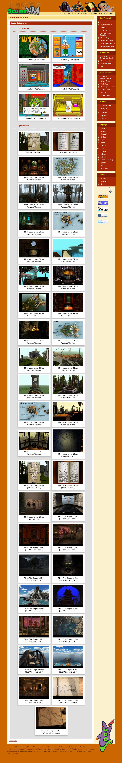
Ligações (104, 115)
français (103, 145)
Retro (102, 184)
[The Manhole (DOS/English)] (34, 47)
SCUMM (103, 178)
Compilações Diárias (108, 87)
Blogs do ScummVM (108, 43)
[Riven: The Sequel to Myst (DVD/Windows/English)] (68, 504)
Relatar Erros (105, 81)
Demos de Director (107, 41)
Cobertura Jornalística (104, 109)
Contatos (104, 113)
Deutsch (103, 131)
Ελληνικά (104, 134)
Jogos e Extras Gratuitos (105, 34)
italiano (103, 154)
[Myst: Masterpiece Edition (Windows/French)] (68, 441)
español (103, 140)
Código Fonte (105, 90)
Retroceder (13, 741)
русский (103, 163)
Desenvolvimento (105, 73)
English (103, 137)
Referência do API (107, 95)
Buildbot (103, 92)
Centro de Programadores (105, 77)
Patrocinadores (106, 105)
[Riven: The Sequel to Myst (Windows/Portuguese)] (68, 688)
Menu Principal (105, 18)
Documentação (104, 52)
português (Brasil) (107, 160)
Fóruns (103, 28)
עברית (99, 148)
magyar (103, 151)
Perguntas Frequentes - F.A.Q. (107, 57)
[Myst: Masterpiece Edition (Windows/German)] (34, 166)
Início (102, 22)
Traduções (104, 84)
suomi (103, 143)
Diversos (102, 101)
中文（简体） (105, 168)
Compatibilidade (106, 64)
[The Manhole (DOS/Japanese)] (34, 105)
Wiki (102, 67)
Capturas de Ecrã (107, 25)
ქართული (104, 157)
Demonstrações (106, 38)
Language (103, 125)
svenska (103, 165)
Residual (104, 181)
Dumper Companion (107, 46)
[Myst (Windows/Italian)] (34, 141)
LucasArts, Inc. (31, 749)
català (103, 128)
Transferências (106, 30)
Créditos (103, 118)
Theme (101, 174)
